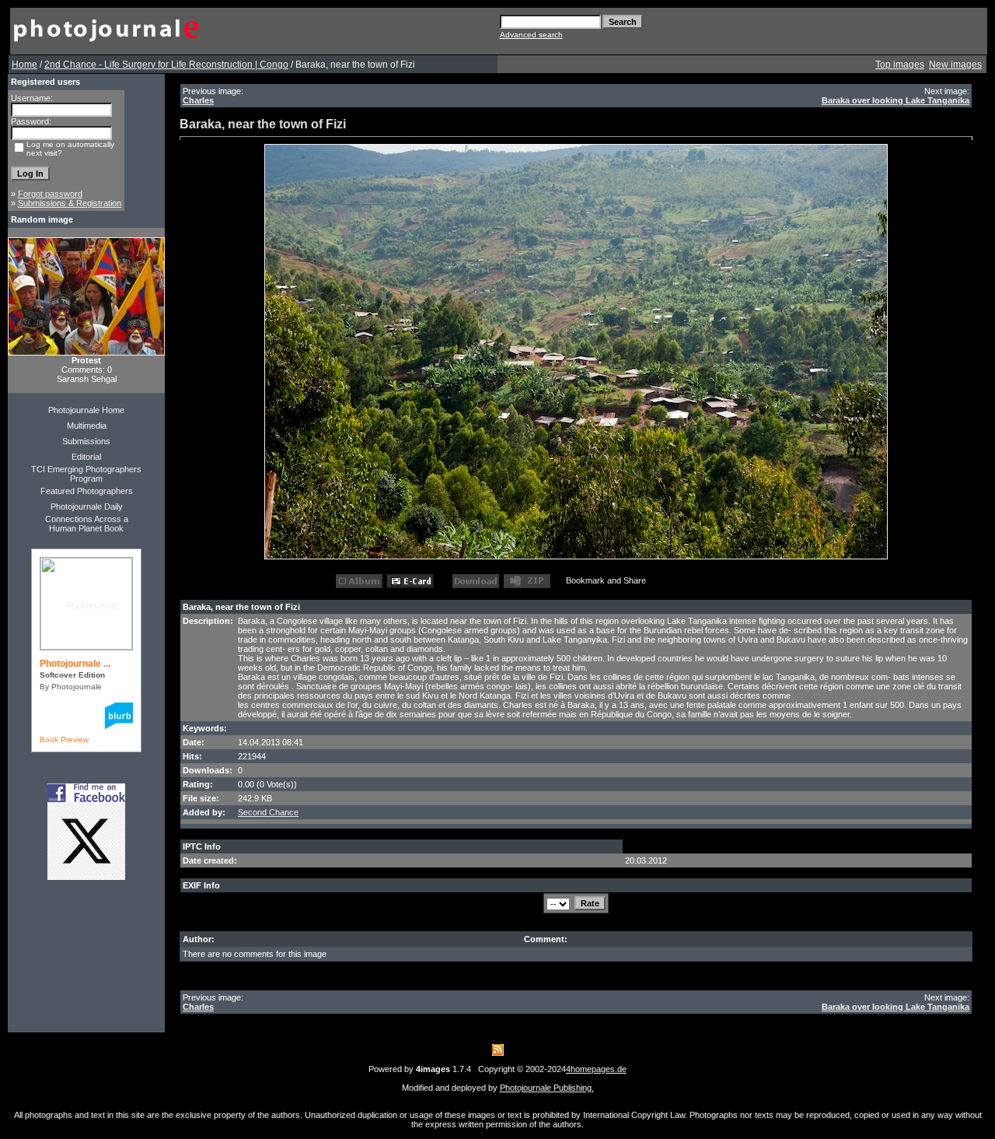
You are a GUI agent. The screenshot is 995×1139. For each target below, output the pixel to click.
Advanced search (531, 34)
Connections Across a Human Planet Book (86, 523)
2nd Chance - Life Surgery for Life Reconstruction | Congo (166, 64)
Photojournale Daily (87, 506)
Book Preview (64, 739)
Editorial (86, 456)
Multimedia (86, 425)
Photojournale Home (86, 410)
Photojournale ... (75, 663)
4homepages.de (596, 1069)
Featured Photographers (86, 491)
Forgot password (50, 193)
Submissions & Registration (69, 203)
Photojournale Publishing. (547, 1087)
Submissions (86, 441)
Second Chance (268, 812)
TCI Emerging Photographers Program (86, 473)
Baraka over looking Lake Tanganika (895, 100)
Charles (198, 100)
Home (24, 64)
